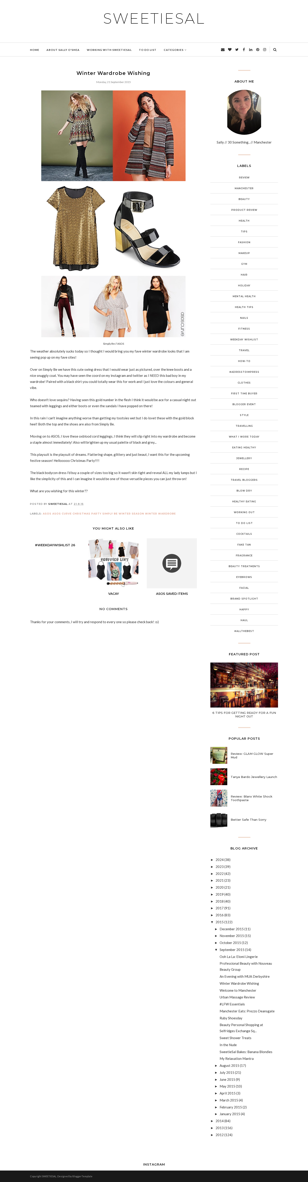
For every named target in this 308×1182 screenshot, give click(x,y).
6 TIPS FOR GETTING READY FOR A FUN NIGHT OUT (244, 714)
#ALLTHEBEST (244, 631)
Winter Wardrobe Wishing (239, 983)
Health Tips (244, 307)
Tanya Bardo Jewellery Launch (254, 777)
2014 (220, 1121)
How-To (244, 361)
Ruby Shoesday (231, 1018)
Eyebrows (244, 577)
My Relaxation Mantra (237, 1058)
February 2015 (231, 1107)
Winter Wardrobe (160, 513)
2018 (220, 901)
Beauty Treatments (244, 566)
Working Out (244, 512)
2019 (220, 894)
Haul (244, 620)
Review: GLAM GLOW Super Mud (252, 755)
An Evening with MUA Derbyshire (245, 976)
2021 (220, 880)
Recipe (244, 469)
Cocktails (244, 534)
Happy (244, 609)
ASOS (47, 513)
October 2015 (230, 943)
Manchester (244, 188)
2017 (220, 908)
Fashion (244, 242)
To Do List (244, 523)
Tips (244, 231)
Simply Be (110, 513)
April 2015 (228, 1093)
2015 (220, 922)
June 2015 (227, 1079)
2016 (220, 915)
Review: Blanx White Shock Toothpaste (251, 798)
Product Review (244, 210)
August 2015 (229, 1065)
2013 (220, 1128)
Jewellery (244, 458)
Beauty (244, 199)
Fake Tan (244, 544)
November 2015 (232, 936)
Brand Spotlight (244, 598)
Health (244, 220)
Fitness (244, 328)
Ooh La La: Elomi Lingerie (239, 957)
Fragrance (244, 555)
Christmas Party (87, 513)
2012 (220, 1135)
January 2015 (230, 1114)
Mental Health (244, 296)
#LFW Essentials (232, 1004)
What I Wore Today (244, 436)
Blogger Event (244, 404)
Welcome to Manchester (238, 990)
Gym (244, 264)
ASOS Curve (62, 513)
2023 (220, 867)
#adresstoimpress (244, 372)
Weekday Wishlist (244, 339)
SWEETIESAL (154, 18)
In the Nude (228, 1045)
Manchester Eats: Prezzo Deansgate (247, 1011)
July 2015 (227, 1072)
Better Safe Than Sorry (248, 819)
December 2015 (232, 929)
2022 (220, 874)
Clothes (244, 382)
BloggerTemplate (82, 1176)
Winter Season (131, 513)
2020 (220, 887)
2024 (220, 860)
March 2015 (229, 1100)
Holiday (244, 285)
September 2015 (232, 950)
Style (244, 415)
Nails (244, 318)
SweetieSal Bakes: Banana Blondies (246, 1052)
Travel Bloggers (244, 480)
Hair (244, 274)
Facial (244, 588)
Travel (244, 350)
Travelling (244, 426)
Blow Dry (244, 490)
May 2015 (227, 1086)
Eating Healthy (244, 447)
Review (244, 177)
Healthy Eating (244, 501)
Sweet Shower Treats (235, 1038)
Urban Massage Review (237, 997)
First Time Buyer (244, 393)
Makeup (244, 253)
